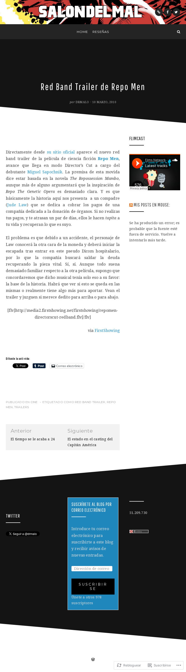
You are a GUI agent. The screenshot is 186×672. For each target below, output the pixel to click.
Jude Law (17, 205)
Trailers (21, 407)
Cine (34, 402)
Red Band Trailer (90, 402)
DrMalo (82, 102)
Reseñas (101, 32)
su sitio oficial (61, 152)
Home (82, 32)
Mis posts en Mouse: (152, 204)
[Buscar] (178, 31)
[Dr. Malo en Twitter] (176, 12)
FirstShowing (107, 330)
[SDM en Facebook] (167, 12)
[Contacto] (159, 12)
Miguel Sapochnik (44, 172)
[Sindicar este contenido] (131, 204)
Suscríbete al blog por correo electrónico (91, 507)
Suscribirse (93, 586)
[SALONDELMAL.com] (7, 31)
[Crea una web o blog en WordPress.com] (93, 660)
